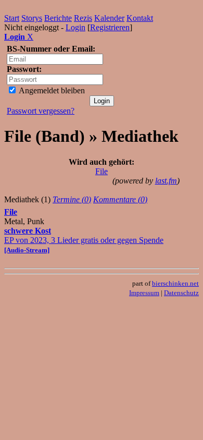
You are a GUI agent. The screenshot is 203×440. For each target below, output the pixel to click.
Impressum (144, 293)
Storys (31, 18)
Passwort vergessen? (40, 110)
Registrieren (110, 27)
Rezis (83, 18)
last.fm (166, 180)
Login (75, 27)
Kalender (109, 18)
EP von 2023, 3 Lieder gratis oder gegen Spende (83, 240)
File (101, 171)
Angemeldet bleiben (51, 90)
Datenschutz (181, 293)
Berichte (58, 18)
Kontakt (139, 18)
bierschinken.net (175, 283)
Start (11, 18)
